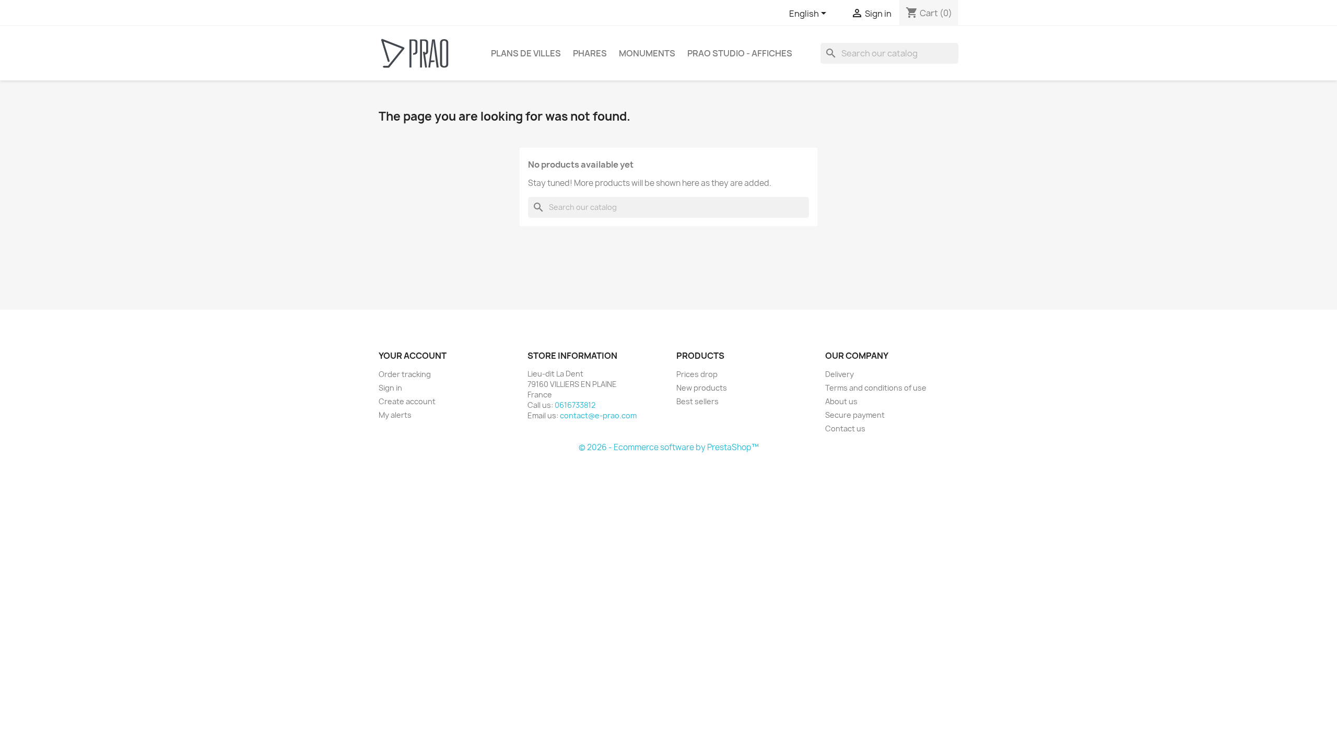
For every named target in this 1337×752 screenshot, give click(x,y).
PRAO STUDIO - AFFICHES (739, 53)
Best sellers (697, 401)
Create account (407, 401)
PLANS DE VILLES (526, 53)
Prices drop (697, 374)
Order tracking (405, 374)
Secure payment (855, 415)
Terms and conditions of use (875, 388)
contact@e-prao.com (598, 415)
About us (841, 401)
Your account (413, 355)
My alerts (395, 415)
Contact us (845, 428)
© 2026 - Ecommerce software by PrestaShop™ (669, 447)
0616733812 (575, 405)
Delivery (839, 374)
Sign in (390, 388)
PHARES (590, 53)
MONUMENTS (647, 53)
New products (701, 388)
